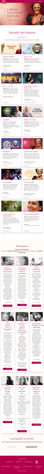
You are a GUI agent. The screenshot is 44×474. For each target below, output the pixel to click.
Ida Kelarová (37, 39)
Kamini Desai (28, 39)
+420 (7, 461)
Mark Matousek (19, 40)
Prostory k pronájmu (6, 466)
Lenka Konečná (13, 40)
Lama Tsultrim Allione (8, 39)
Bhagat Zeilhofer (37, 40)
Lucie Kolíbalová (7, 40)
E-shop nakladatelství (27, 461)
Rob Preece (31, 40)
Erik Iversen (33, 39)
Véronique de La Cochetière (20, 39)
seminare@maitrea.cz (22, 458)
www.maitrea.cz (19, 461)
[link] (11, 57)
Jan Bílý (13, 39)
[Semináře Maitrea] (3, 2)
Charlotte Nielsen (26, 40)
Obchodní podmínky (27, 466)
